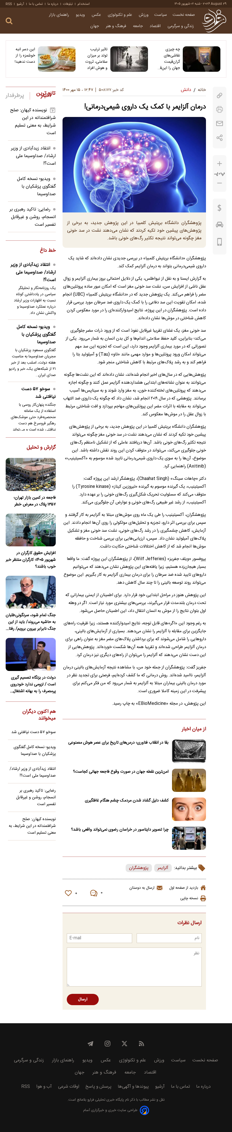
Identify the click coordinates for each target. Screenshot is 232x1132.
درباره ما (53, 4)
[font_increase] (220, 164)
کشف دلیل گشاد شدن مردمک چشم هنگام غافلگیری (127, 801)
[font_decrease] (220, 183)
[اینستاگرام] (107, 1043)
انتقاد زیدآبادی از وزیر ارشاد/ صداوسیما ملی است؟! (33, 156)
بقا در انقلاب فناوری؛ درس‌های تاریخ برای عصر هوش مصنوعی (118, 743)
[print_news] (219, 109)
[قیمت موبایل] (220, 243)
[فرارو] (214, 20)
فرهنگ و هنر (116, 26)
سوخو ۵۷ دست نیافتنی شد (39, 393)
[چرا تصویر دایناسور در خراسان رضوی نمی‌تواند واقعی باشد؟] (189, 838)
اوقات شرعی (68, 1086)
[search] (9, 21)
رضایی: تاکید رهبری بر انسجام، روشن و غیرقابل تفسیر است (33, 217)
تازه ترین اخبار (45, 94)
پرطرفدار (15, 96)
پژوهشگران (139, 868)
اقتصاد (156, 26)
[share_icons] (220, 138)
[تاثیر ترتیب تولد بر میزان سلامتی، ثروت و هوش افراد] (129, 59)
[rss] (141, 1043)
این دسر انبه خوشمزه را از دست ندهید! (25, 55)
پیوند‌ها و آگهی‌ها (133, 1086)
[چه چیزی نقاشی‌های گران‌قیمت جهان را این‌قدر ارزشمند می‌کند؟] (201, 59)
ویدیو (81, 15)
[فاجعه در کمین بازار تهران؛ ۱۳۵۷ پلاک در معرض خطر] (31, 474)
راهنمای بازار (59, 15)
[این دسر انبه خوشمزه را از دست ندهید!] (57, 59)
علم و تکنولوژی (120, 15)
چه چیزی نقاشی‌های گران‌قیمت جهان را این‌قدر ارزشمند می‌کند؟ (168, 58)
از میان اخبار (194, 729)
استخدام (84, 4)
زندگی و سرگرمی (181, 26)
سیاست (160, 15)
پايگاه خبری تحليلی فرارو (105, 1100)
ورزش (144, 15)
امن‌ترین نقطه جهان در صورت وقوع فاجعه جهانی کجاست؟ (121, 772)
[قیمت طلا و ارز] (219, 209)
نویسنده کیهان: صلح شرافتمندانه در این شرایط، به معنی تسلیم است (33, 122)
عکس (97, 15)
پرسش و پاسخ (98, 1086)
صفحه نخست (184, 15)
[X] (124, 1043)
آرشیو (20, 4)
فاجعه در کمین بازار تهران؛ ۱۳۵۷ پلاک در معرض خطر (35, 501)
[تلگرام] (90, 1043)
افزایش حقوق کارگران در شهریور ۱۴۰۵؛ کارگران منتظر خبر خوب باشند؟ (31, 560)
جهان (95, 26)
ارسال (82, 999)
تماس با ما (36, 4)
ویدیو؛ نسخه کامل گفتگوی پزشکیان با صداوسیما (36, 186)
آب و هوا (44, 1086)
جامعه (138, 26)
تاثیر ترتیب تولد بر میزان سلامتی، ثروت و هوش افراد (96, 58)
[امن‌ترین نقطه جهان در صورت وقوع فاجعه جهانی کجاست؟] (189, 780)
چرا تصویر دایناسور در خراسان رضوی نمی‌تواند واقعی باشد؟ (120, 830)
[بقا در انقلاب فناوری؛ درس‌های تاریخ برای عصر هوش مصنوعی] (189, 751)
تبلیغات (68, 4)
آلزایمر (163, 868)
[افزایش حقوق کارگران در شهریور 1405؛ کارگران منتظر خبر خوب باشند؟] (31, 530)
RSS (9, 4)
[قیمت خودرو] (219, 226)
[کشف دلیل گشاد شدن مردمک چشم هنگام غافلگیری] (189, 809)
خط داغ (48, 250)
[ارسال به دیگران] (219, 123)
